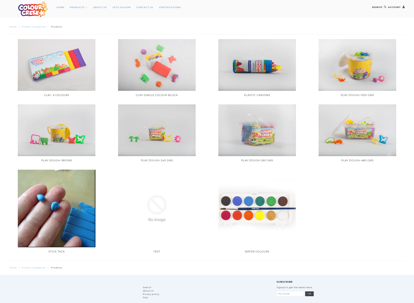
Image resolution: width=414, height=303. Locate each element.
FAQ (145, 297)
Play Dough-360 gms (257, 160)
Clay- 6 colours (56, 95)
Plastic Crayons (257, 95)
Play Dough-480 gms (357, 160)
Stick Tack (57, 251)
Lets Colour (121, 7)
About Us (100, 7)
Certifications (170, 7)
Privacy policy (151, 294)
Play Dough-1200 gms (357, 95)
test (156, 251)
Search (377, 7)
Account (394, 7)
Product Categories (33, 26)
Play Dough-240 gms (157, 160)
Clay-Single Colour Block (157, 95)
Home (60, 7)
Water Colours (257, 251)
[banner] (33, 9)
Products (77, 7)
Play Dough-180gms (56, 160)
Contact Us (144, 7)
